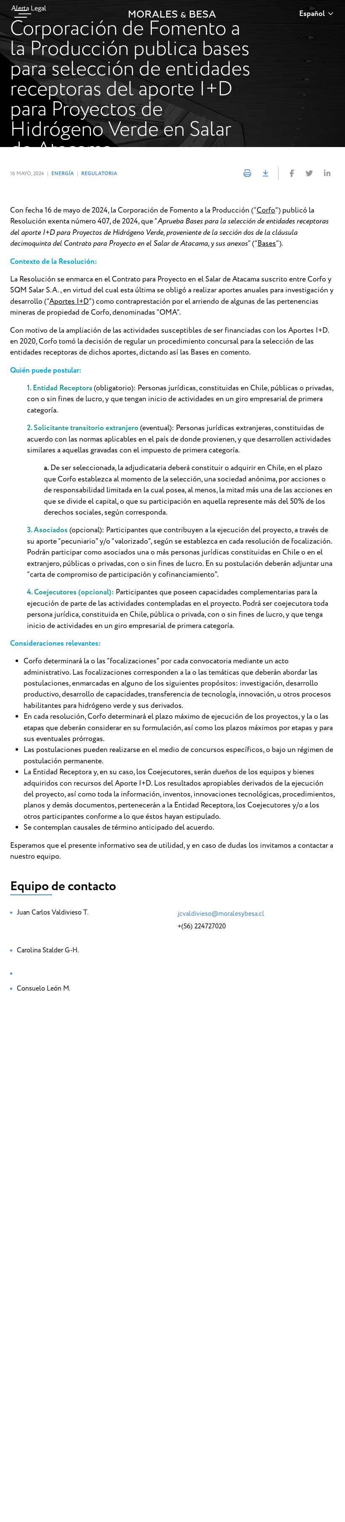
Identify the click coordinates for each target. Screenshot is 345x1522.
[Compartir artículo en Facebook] (291, 174)
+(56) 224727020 (202, 926)
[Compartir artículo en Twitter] (309, 174)
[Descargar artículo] (265, 174)
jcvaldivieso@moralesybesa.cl (221, 913)
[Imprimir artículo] (247, 174)
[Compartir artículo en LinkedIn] (327, 174)
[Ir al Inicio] (172, 14)
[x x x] (20, 14)
